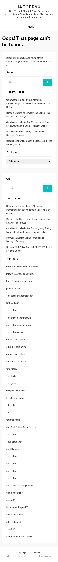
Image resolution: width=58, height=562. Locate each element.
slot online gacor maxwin (18, 317)
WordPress (46, 556)
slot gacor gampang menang (20, 485)
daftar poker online (15, 339)
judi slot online (13, 288)
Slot (8, 412)
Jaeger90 (29, 7)
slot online (11, 310)
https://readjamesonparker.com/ (22, 266)
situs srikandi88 (14, 522)
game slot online (14, 492)
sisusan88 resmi (14, 514)
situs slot (11, 405)
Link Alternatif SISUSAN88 (19, 536)
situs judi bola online (16, 347)
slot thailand (12, 376)
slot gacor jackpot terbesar (19, 296)
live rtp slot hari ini (15, 398)
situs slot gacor (14, 441)
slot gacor (11, 383)
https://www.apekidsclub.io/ (20, 274)
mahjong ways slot (15, 390)
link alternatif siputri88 (17, 507)
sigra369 (10, 529)
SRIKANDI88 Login (15, 303)
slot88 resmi (12, 449)
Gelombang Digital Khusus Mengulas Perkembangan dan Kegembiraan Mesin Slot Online (28, 103)
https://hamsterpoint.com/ (19, 281)
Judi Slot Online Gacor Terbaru (21, 427)
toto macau (11, 368)
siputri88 (10, 500)
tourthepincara (13, 419)
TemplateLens (26, 556)
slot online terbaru (15, 332)
